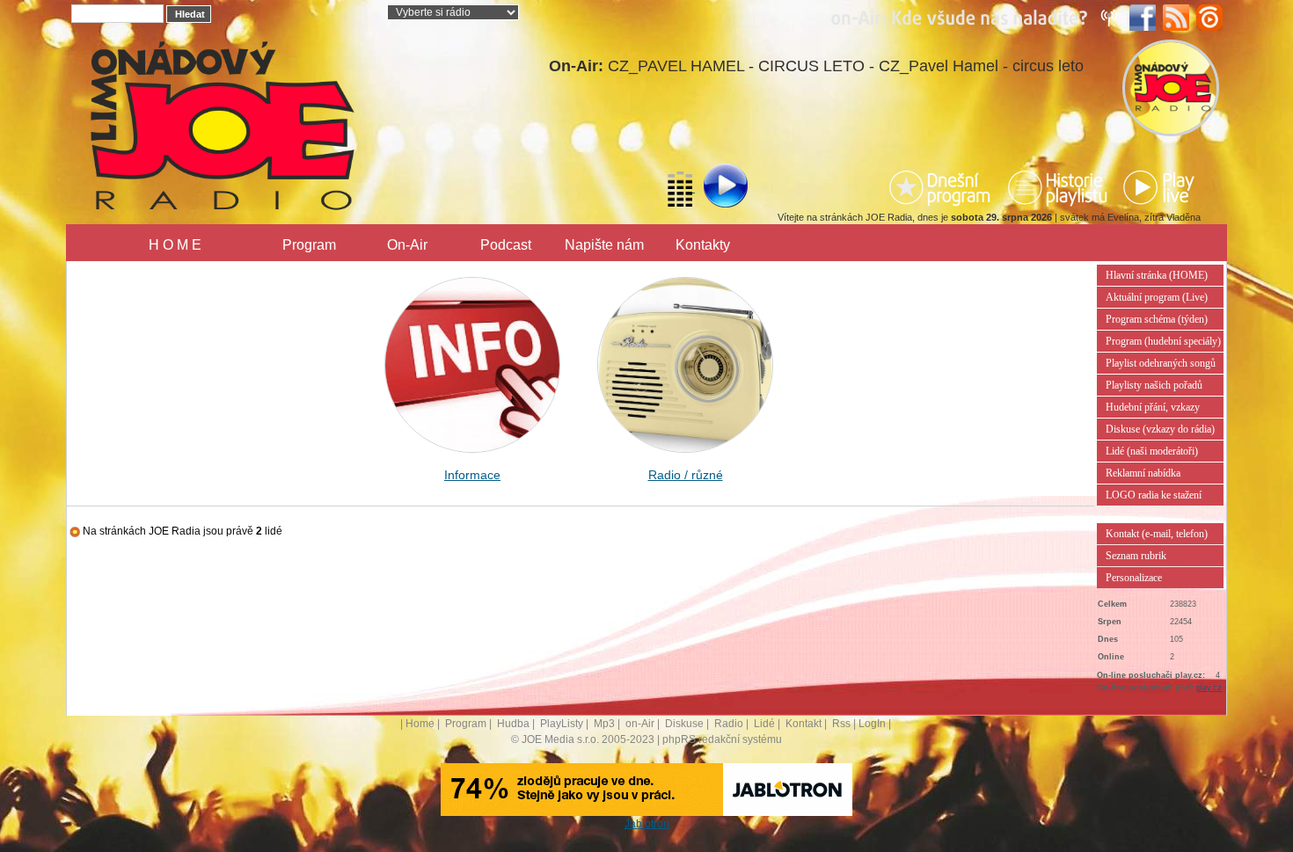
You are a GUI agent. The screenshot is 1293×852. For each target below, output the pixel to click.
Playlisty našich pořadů (1154, 385)
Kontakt (803, 723)
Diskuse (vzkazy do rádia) (1160, 429)
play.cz (1209, 687)
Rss (841, 723)
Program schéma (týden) (1157, 319)
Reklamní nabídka (1143, 473)
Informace (472, 475)
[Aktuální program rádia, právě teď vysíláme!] (942, 187)
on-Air (639, 723)
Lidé (764, 723)
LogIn (872, 723)
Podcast (505, 244)
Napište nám (604, 244)
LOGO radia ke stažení (1154, 495)
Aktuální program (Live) (1157, 297)
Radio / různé (685, 475)
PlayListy (561, 723)
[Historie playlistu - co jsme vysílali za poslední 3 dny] (1057, 187)
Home (420, 723)
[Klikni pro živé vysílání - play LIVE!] (1160, 187)
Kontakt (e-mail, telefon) (1157, 534)
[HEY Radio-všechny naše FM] (978, 17)
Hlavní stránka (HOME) (1157, 275)
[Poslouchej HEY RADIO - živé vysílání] (711, 188)
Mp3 (604, 723)
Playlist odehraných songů (1161, 363)
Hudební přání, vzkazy (1153, 407)
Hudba (513, 723)
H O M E (175, 244)
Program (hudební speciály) (1163, 341)
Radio (728, 723)
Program (309, 244)
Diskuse (684, 723)
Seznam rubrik (1136, 556)
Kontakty (703, 244)
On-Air (407, 244)
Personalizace (1134, 578)
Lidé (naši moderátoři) (1152, 451)
